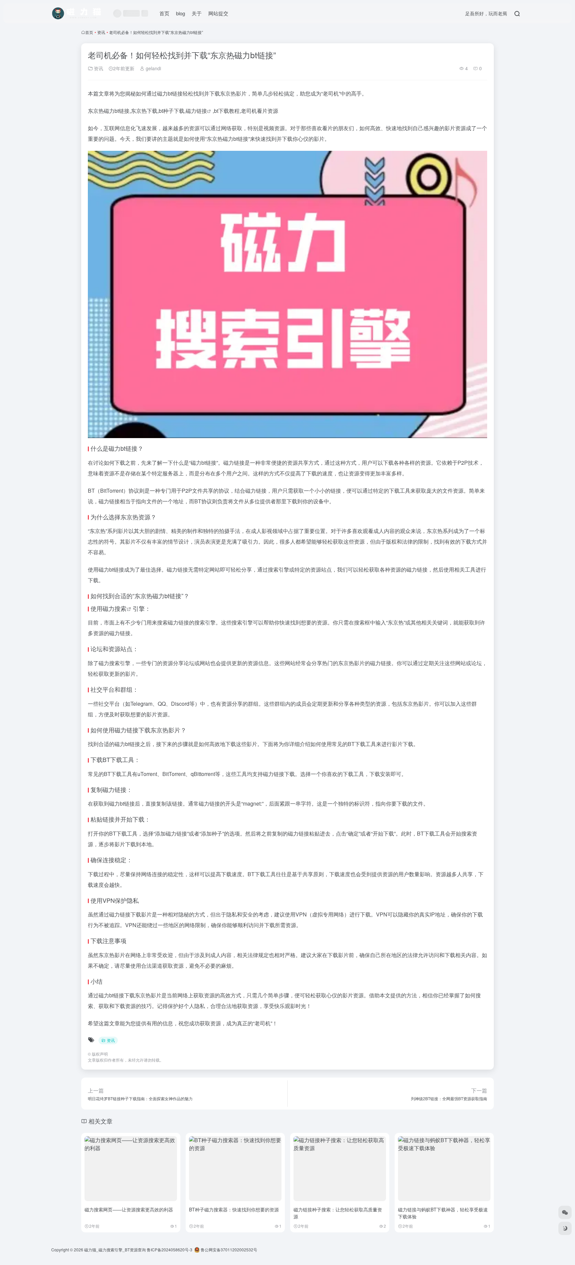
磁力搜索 (114, 608)
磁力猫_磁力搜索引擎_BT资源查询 (115, 1249)
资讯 (101, 32)
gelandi (152, 68)
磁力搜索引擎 (114, 663)
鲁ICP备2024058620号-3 (169, 1249)
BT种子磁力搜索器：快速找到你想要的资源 (234, 1209)
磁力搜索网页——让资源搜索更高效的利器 (129, 1209)
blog (180, 13)
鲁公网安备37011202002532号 (228, 1249)
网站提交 (218, 13)
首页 (164, 13)
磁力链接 (196, 111)
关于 (197, 13)
